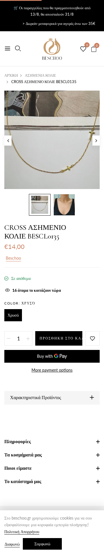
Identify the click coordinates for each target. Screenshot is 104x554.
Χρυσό (13, 315)
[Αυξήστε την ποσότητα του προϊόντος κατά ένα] (28, 338)
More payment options (52, 370)
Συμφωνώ (42, 543)
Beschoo (13, 258)
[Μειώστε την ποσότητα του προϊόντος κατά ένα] (9, 338)
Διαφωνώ (12, 544)
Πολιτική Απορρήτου (21, 531)
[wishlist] (83, 49)
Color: (19, 303)
